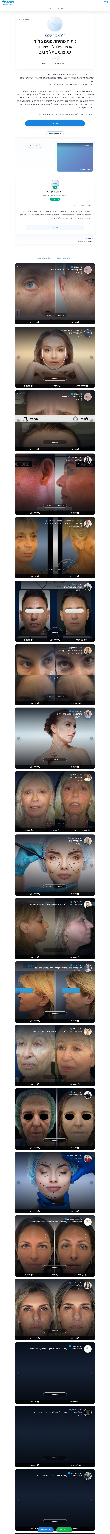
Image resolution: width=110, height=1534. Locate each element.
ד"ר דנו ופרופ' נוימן (76, 1156)
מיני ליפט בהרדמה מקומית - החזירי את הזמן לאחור (63, 523)
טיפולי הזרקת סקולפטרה (73, 587)
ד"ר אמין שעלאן (77, 1346)
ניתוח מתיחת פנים (75, 333)
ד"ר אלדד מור (77, 1029)
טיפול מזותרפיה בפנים (74, 460)
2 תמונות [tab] (61, 506)
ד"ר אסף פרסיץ (77, 711)
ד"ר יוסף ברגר (77, 775)
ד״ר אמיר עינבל (55, 35)
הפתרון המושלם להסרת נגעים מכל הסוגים (66, 269)
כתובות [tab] (82, 205)
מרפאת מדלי (78, 267)
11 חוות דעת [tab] (49, 569)
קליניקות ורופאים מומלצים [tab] (65, 258)
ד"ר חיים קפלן (77, 902)
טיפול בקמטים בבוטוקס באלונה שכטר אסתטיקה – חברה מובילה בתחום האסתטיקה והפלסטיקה (54, 1222)
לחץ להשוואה (34, 145)
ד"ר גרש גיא (78, 584)
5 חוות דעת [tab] (49, 506)
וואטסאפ (55, 123)
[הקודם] (91, 293)
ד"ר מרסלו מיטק (76, 1409)
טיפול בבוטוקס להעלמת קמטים (70, 650)
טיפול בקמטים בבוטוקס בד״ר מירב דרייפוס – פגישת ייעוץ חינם (59, 1475)
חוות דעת (60, 8)
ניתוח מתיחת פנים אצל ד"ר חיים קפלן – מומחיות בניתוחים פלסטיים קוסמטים (54, 904)
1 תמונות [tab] (55, 379)
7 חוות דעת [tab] (49, 696)
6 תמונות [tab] (61, 315)
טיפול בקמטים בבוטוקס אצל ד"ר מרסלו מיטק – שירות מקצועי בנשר (57, 1412)
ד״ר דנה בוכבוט (77, 1283)
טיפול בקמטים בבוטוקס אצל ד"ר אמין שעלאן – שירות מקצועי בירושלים (56, 1349)
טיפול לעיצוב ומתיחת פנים (72, 1285)
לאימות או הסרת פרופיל (23, 19)
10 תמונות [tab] (55, 759)
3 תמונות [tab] (55, 632)
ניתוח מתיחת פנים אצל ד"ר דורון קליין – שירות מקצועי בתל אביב (58, 968)
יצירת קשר (50, 8)
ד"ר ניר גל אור (77, 1092)
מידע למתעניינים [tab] (42, 258)
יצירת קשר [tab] (74, 205)
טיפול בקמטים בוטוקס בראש (71, 396)
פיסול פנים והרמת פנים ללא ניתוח (69, 714)
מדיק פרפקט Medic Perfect (72, 330)
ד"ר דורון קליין (77, 965)
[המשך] (18, 293)
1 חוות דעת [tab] (49, 823)
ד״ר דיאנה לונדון (76, 648)
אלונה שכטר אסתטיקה (74, 1219)
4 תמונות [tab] (61, 569)
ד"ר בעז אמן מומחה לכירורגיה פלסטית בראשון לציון (65, 521)
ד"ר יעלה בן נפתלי (76, 838)
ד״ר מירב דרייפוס (76, 1473)
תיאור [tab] (89, 205)
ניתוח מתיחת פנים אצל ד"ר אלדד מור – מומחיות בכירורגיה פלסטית (57, 1031)
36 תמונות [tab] (55, 950)
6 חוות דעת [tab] (49, 315)
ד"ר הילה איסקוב (76, 457)
